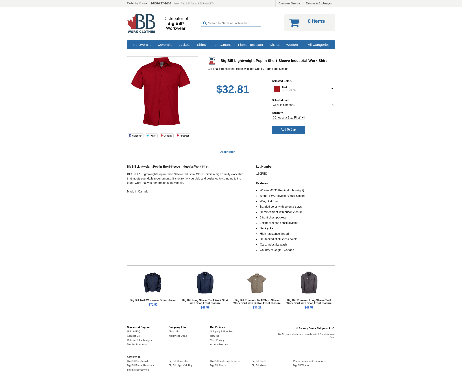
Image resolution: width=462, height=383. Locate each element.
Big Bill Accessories (138, 369)
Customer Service (289, 3)
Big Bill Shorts (218, 365)
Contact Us (133, 335)
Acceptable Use (219, 344)
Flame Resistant (250, 45)
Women (292, 45)
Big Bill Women (301, 365)
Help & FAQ (133, 331)
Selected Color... (282, 80)
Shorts (275, 45)
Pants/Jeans (222, 45)
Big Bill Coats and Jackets (224, 361)
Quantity (277, 112)
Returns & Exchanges (319, 3)
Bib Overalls (141, 45)
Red (284, 87)
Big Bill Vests (259, 365)
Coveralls (165, 45)
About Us (174, 331)
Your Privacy (217, 340)
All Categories (319, 45)
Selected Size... (281, 100)
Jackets (185, 45)
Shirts (201, 45)
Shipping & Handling (221, 331)
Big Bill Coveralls (178, 361)
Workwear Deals (178, 335)
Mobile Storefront (137, 344)
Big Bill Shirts (259, 361)
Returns (214, 335)
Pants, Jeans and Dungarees (309, 361)
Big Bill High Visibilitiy (180, 365)
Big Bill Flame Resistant (140, 365)
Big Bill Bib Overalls (138, 361)
